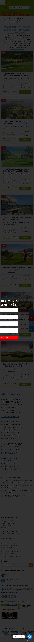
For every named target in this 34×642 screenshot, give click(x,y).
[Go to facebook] (29, 636)
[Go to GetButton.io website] (30, 640)
